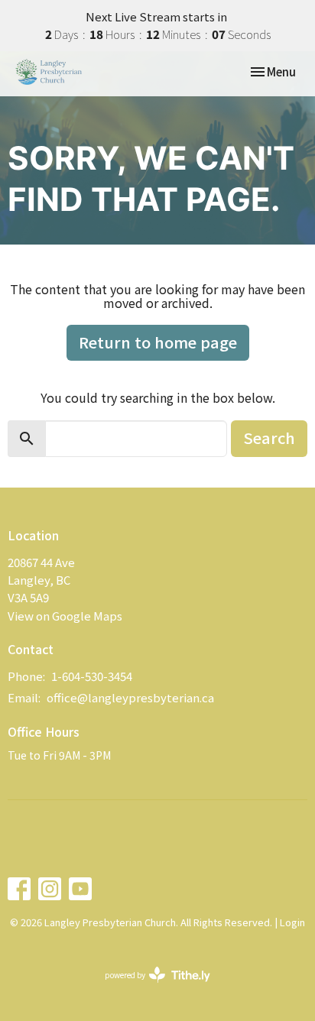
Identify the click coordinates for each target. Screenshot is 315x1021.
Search (269, 437)
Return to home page (158, 342)
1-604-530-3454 (91, 676)
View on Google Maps (65, 616)
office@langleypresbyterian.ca (130, 697)
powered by (149, 987)
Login (292, 922)
